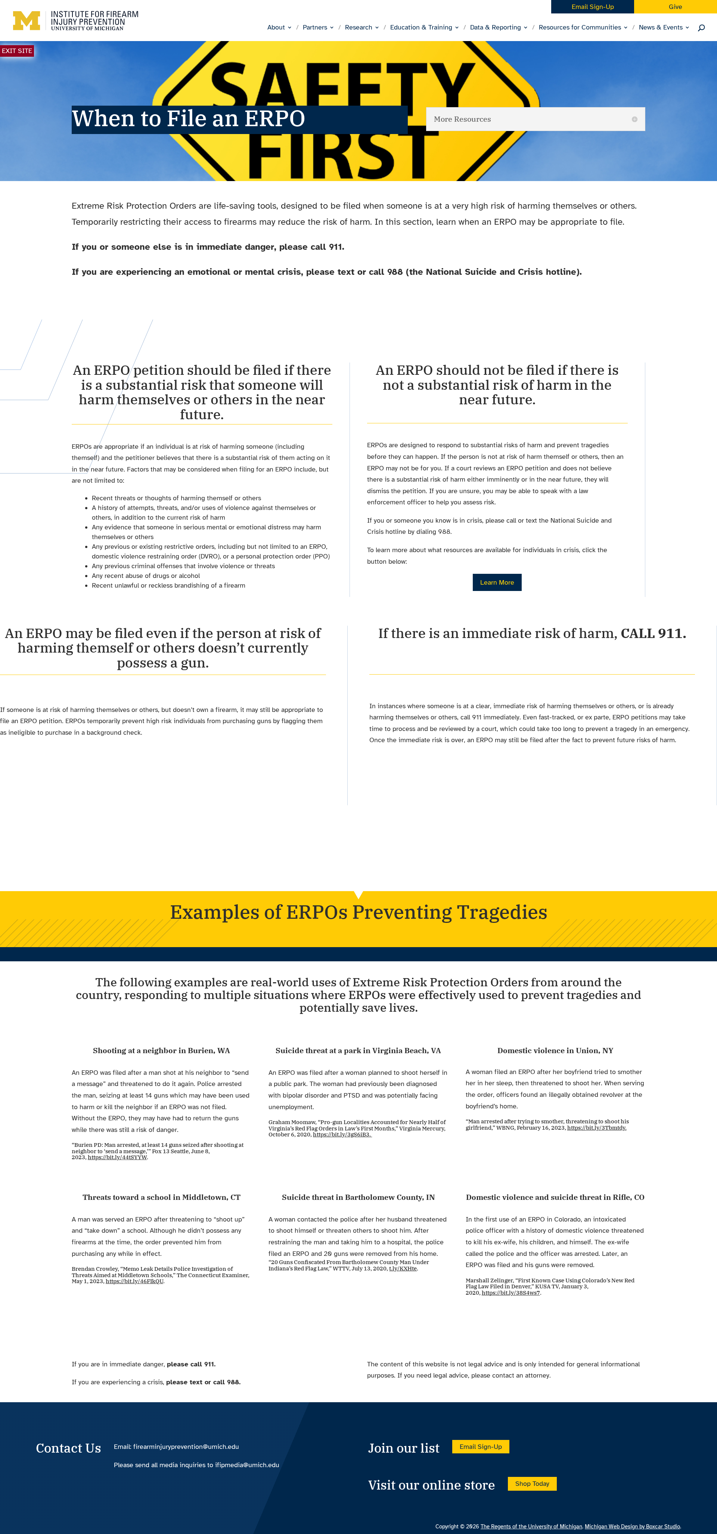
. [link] (342, 1134)
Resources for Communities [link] (580, 28)
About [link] (276, 28)
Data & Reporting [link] (495, 28)
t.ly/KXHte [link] (403, 1268)
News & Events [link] (661, 28)
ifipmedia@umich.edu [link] (247, 1465)
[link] (75, 26)
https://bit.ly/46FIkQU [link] (134, 1281)
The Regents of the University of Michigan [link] (531, 1526)
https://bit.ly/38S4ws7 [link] (511, 1292)
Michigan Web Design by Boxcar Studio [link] (632, 1526)
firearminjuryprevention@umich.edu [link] (186, 1447)
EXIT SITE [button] (17, 51)
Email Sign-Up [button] (481, 1447)
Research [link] (358, 28)
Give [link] (675, 7)
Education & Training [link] (421, 28)
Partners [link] (315, 28)
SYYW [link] (139, 1157)
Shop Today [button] (532, 1483)
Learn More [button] (497, 582)
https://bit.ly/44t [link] (109, 1157)
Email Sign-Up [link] (593, 7)
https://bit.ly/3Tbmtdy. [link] (597, 1127)
